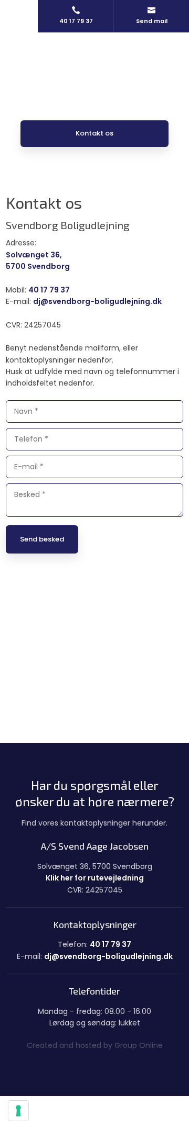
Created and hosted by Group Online (95, 1045)
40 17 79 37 (49, 290)
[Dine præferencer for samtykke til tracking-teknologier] (18, 1111)
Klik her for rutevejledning (95, 878)
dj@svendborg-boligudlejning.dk (97, 301)
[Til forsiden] (94, 65)
